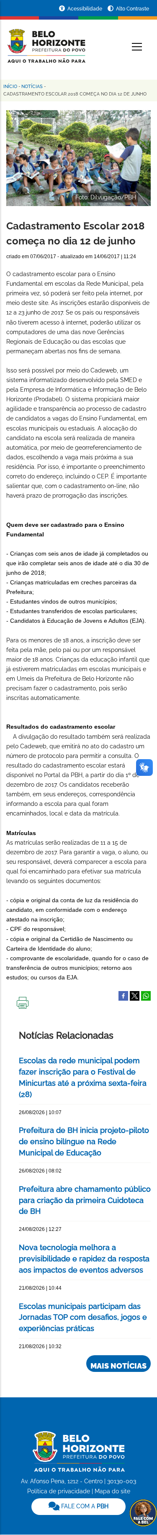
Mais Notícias (118, 1365)
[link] (78, 1506)
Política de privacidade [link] (58, 1491)
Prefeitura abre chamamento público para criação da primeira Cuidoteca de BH (85, 1200)
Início (10, 86)
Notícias (32, 86)
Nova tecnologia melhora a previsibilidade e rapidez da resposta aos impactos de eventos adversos (84, 1258)
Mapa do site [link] (112, 1491)
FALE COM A (83, 1506)
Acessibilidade (85, 9)
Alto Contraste (132, 9)
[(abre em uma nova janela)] (134, 995)
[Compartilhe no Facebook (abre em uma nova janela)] (123, 995)
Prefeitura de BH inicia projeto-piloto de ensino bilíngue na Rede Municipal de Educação (84, 1141)
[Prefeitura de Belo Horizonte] (45, 40)
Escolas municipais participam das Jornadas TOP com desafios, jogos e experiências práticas (83, 1317)
